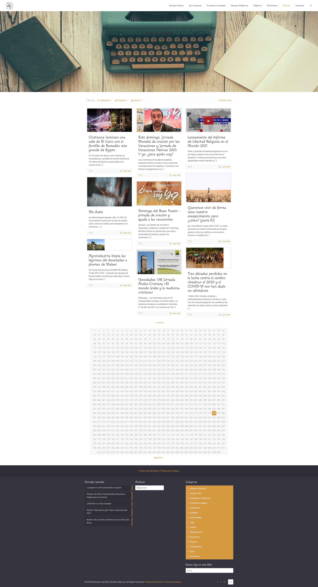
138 (191, 348)
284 (195, 369)
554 (103, 413)
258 (209, 365)
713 (168, 435)
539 (168, 409)
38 (131, 335)
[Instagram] (224, 582)
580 (223, 413)
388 (140, 387)
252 (182, 365)
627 (172, 422)
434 (218, 391)
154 (131, 352)
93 (118, 343)
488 (200, 400)
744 (177, 439)
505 (145, 404)
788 (113, 448)
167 (191, 352)
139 (195, 348)
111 (200, 343)
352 (108, 383)
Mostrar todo (225, 100)
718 (191, 435)
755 (94, 443)
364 (163, 383)
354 (117, 383)
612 (103, 422)
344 (205, 378)
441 (117, 396)
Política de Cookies (169, 471)
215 (145, 361)
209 (117, 361)
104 (168, 343)
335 (163, 378)
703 (122, 435)
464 (223, 396)
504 (140, 404)
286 (205, 369)
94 (122, 343)
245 (149, 365)
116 (223, 343)
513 (182, 404)
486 (191, 400)
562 (140, 413)
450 (159, 396)
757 (103, 443)
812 (223, 448)
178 (108, 356)
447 (145, 396)
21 (186, 330)
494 (94, 404)
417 (140, 391)
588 (126, 417)
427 (186, 391)
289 (218, 369)
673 (117, 430)
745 (182, 439)
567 (163, 413)
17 (168, 330)
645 (122, 426)
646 (126, 426)
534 (145, 409)
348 (223, 378)
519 (209, 404)
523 (94, 409)
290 (223, 369)
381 (108, 387)
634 (205, 422)
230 (214, 361)
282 (186, 369)
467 (103, 400)
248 (163, 365)
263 (99, 369)
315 (205, 374)
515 (191, 404)
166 (186, 352)
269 (126, 369)
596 (163, 417)
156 (140, 352)
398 (186, 387)
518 (205, 404)
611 (99, 422)
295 (113, 374)
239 (122, 365)
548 (209, 409)
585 (113, 417)
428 (191, 391)
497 (108, 404)
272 (140, 369)
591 (140, 417)
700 (108, 435)
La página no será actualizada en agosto (104, 487)
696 (223, 430)
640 (99, 426)
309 (177, 374)
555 (108, 413)
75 (168, 339)
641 (103, 426)
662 (200, 426)
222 (177, 361)
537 (159, 409)
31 (99, 335)
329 (136, 378)
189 (159, 356)
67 (131, 339)
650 (145, 426)
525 (103, 409)
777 (195, 443)
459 (200, 396)
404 (214, 387)
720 (200, 435)
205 (99, 361)
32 (104, 335)
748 (195, 439)
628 (177, 422)
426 (182, 391)
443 (126, 396)
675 (126, 430)
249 (168, 365)
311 (186, 374)
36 (122, 335)
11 (140, 330)
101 (154, 343)
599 (177, 417)
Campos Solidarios (198, 488)
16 (163, 330)
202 (218, 356)
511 (172, 404)
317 (214, 374)
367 (177, 383)
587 (122, 417)
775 (186, 443)
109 (191, 343)
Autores (137, 100)
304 (154, 374)
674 (122, 430)
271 (136, 369)
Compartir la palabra (198, 503)
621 (145, 422)
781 (214, 443)
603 (195, 417)
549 (214, 409)
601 (186, 417)
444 (131, 396)
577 (209, 413)
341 (191, 378)
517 (200, 404)
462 (214, 396)
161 (163, 352)
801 (172, 448)
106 (177, 343)
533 (140, 409)
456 (186, 396)
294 (108, 374)
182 (126, 356)
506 (149, 404)
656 (172, 426)
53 (200, 335)
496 (103, 404)
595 (159, 417)
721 (205, 435)
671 (108, 430)
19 (177, 330)
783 (223, 443)
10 (136, 330)
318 (218, 374)
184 (136, 356)
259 (214, 365)
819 (126, 452)
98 (140, 343)
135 (177, 348)
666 (218, 426)
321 (99, 378)
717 (186, 435)
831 (182, 452)
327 (126, 378)
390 (149, 387)
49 (182, 335)
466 (99, 400)
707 (140, 435)
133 (168, 348)
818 (122, 452)
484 (182, 400)
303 (149, 374)
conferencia (195, 508)
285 (200, 369)
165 (182, 352)
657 (177, 426)
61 (104, 339)
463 (218, 396)
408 (99, 391)
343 (200, 378)
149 (108, 352)
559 (126, 413)
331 (145, 378)
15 (159, 330)
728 (103, 439)
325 (117, 378)
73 (159, 339)
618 (131, 422)
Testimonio (194, 556)
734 (131, 439)
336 (168, 378)
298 (126, 374)
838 (214, 452)
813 (99, 452)
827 (163, 452)
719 (195, 435)
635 (209, 422)
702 (117, 435)
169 (200, 352)
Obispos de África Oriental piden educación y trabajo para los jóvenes (106, 495)
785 (99, 448)
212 (131, 361)
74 (163, 339)
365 (168, 383)
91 (108, 343)
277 (163, 369)
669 (99, 430)
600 (182, 417)
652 (154, 426)
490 (209, 400)
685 (172, 430)
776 (191, 443)
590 (136, 417)
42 (150, 335)
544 (191, 409)
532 (136, 409)
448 (149, 396)
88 (95, 343)
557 (117, 413)
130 (154, 348)
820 (131, 452)
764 (136, 443)
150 (113, 352)
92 (113, 343)
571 (182, 413)
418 (145, 391)
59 (95, 339)
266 (113, 369)
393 (163, 387)
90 (104, 343)
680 (149, 430)
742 (168, 439)
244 (145, 365)
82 (200, 339)
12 (145, 330)
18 (173, 330)
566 (159, 413)
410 (108, 391)
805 (191, 448)
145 (223, 348)
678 (140, 430)
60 (99, 339)
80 (191, 339)
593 (149, 417)
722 (209, 435)
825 (154, 452)
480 (163, 400)
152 (122, 352)
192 (172, 356)
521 (218, 404)
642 (108, 426)
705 (131, 435)
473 (131, 400)
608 (218, 417)
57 (219, 335)
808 (205, 448)
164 (177, 352)
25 (205, 330)
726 (94, 439)
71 (150, 339)
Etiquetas (122, 100)
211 (126, 361)
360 (145, 383)
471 (122, 400)
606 (209, 417)
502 (131, 404)
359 (140, 383)
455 (182, 396)
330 (140, 378)
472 (126, 400)
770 (163, 443)
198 (200, 356)
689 (191, 430)
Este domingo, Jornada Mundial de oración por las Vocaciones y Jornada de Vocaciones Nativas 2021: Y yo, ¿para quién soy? (159, 146)
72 (154, 339)
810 (214, 448)
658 (182, 426)
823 (145, 452)
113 (209, 343)
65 (122, 339)
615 (117, 422)
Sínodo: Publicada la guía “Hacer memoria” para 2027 (107, 511)
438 (103, 396)
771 (168, 443)
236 (108, 365)
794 (140, 448)
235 (103, 365)
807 (200, 448)
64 (118, 339)
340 (186, 378)
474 (136, 400)
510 (168, 404)
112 (205, 343)
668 (94, 430)
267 (117, 369)
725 (223, 435)
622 (149, 422)
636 (214, 422)
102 (159, 343)
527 (113, 409)
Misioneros (195, 537)
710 (154, 435)
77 (177, 339)
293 (103, 374)
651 (149, 426)
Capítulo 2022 (196, 493)
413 (122, 391)
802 (177, 448)
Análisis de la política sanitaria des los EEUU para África (108, 521)
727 (99, 439)
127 (140, 348)
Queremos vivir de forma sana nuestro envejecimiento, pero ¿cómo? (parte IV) (207, 214)
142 (209, 348)
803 (182, 448)
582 (99, 417)
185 (140, 356)
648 (136, 426)
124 (126, 348)
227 (200, 361)
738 (149, 439)
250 (172, 365)
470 (117, 400)
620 (140, 422)
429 (195, 391)
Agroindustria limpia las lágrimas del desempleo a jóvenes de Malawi (108, 260)
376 (218, 383)
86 (219, 339)
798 (159, 448)
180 (117, 356)
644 (117, 426)
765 (140, 443)
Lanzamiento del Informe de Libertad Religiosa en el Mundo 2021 (208, 141)
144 (218, 348)
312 (191, 374)
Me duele (96, 212)
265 (108, 369)
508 (159, 404)
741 (163, 439)
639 (94, 426)
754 (223, 439)
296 (117, 374)
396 (177, 387)
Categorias (104, 100)
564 (149, 413)
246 (154, 365)
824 (149, 452)
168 (195, 352)
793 (136, 448)
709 (149, 435)
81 (196, 339)
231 (218, 361)
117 (94, 348)
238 (117, 365)
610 (94, 422)
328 (131, 378)
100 (149, 343)
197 (195, 356)
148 (103, 352)
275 (154, 369)
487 (195, 400)
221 (172, 361)
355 (122, 383)
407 (94, 391)
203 (223, 356)
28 (219, 330)
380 (103, 387)
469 (113, 400)
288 (214, 369)
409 (103, 391)
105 (172, 343)
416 (136, 391)
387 (136, 387)
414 (126, 391)
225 (191, 361)
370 (191, 383)
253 (186, 365)
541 (177, 409)
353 (113, 383)
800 (168, 448)
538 (163, 409)
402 (205, 387)
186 (145, 356)
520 (214, 404)
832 (186, 452)
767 (149, 443)
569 (172, 413)
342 (195, 378)
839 (218, 452)
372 (200, 383)
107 (182, 343)
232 (223, 361)
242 (136, 365)
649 (140, 426)
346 (214, 378)
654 (163, 426)
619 (136, 422)
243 (140, 365)
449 (154, 396)
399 (191, 387)
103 (163, 343)
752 (214, 439)
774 (182, 443)
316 (209, 374)
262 (94, 369)
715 (177, 435)
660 (191, 426)
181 (122, 356)
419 (149, 391)
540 (172, 409)
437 (99, 396)
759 (113, 443)
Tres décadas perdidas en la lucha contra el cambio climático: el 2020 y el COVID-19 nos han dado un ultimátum (207, 282)
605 (205, 417)
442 (122, 396)
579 (218, 413)
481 (168, 400)
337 (172, 378)
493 (223, 400)
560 (131, 413)
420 (154, 391)
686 (177, 430)
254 (191, 365)
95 (127, 343)
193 (177, 356)
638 (223, 422)
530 (126, 409)
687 (182, 430)
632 (195, 422)
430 (200, 391)
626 (168, 422)
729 (108, 439)
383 (117, 387)
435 (223, 391)
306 (163, 374)
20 (182, 330)
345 (209, 378)
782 (218, 443)
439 (108, 396)
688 (186, 430)
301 (140, 374)
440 (113, 396)
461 (209, 396)
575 (200, 413)
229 (209, 361)
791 (126, 448)
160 (159, 352)
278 (168, 369)
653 (159, 426)
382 (113, 387)
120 (108, 348)
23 (196, 330)
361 (149, 383)
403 (209, 387)
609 (223, 417)
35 (118, 335)
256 (200, 365)
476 (145, 400)
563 (145, 413)
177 (103, 356)
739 (154, 439)
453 (172, 396)
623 (154, 422)
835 (200, 452)
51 (191, 335)
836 (205, 452)
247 (159, 365)
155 (136, 352)
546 (200, 409)
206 (103, 361)
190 (163, 356)
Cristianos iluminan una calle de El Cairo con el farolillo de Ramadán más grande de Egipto (108, 143)
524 (99, 409)
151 (117, 352)
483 (177, 400)
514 (186, 404)
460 (205, 396)
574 (195, 413)
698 (99, 435)
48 (177, 335)
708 (145, 435)
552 (94, 413)
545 (195, 409)
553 (99, 413)
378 (94, 387)
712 (163, 435)
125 (131, 348)
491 (214, 400)
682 (159, 430)
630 (186, 422)
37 (127, 335)
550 (218, 409)
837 (209, 452)
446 (140, 396)
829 (172, 452)
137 (186, 348)
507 (154, 404)
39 (136, 335)
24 (200, 330)
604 (200, 417)
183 (131, 356)
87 (223, 339)
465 (94, 400)
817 (117, 452)
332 (149, 378)
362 (154, 383)
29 (223, 330)
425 (177, 391)
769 (159, 443)
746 (186, 439)
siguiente (158, 457)
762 (126, 443)
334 (159, 378)
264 (103, 369)
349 (94, 383)
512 (177, 404)
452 (168, 396)
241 (131, 365)
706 (136, 435)
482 (172, 400)
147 (99, 352)
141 (205, 348)
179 (113, 356)
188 (154, 356)
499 (117, 404)
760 (117, 443)
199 (205, 356)
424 (172, 391)
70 (145, 339)
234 (99, 365)
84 (209, 339)
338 (177, 378)
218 (159, 361)
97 (136, 343)
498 (113, 404)
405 (218, 387)
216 (149, 361)
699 (103, 435)
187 (149, 356)
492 (218, 400)
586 (117, 417)
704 (126, 435)
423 (168, 391)
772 (172, 443)
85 (214, 339)
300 (136, 374)
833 (191, 452)
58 (223, 335)
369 (186, 383)
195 (186, 356)
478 (154, 400)
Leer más (127, 171)
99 (145, 343)
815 (108, 452)
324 (113, 378)
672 (113, 430)
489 (205, 400)
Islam (192, 522)
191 (168, 356)
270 (131, 369)
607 (214, 417)
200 (209, 356)
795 (145, 448)
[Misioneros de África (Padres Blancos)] (9, 5)
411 (113, 391)
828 (168, 452)
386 (131, 387)
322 (103, 378)
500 (122, 404)
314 (200, 374)
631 (191, 422)
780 (209, 443)
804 (186, 448)
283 (191, 369)
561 (136, 413)
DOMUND (194, 513)
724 (218, 435)
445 (136, 396)
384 (122, 387)
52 (196, 335)
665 (214, 426)
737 (145, 439)
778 (200, 443)
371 (195, 383)
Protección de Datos (149, 471)
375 (214, 383)
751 (209, 439)
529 (122, 409)
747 (191, 439)
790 (122, 448)
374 (209, 383)
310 (182, 374)
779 (205, 443)
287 (209, 369)
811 (218, 448)
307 (168, 374)
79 (186, 339)
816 (113, 452)
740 (159, 439)
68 (136, 339)
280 (177, 369)
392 (159, 387)
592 (145, 417)
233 (94, 365)
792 (131, 448)
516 (195, 404)
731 (117, 439)
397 (182, 387)
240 (126, 365)
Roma (192, 551)
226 (195, 361)
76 (173, 339)
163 (172, 352)
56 (214, 335)
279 (172, 369)
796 (149, 448)
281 (182, 369)
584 (108, 417)
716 (182, 435)
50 (186, 335)
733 (126, 439)
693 (209, 430)
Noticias (193, 542)
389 (145, 387)
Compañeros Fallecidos (200, 498)
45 (163, 335)
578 (214, 413)
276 (159, 369)
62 (108, 339)
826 (159, 452)
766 (145, 443)
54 (205, 335)
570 (177, 413)
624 (159, 422)
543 (186, 409)
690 (195, 430)
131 (159, 348)
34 (113, 335)
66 (127, 339)
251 (177, 365)
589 (131, 417)
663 (205, 426)
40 (140, 335)
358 (136, 383)
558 (122, 413)
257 (205, 365)
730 (113, 439)
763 (131, 443)
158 (149, 352)
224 (186, 361)
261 (223, 365)
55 (209, 335)
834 (195, 452)
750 (205, 439)
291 (94, 374)
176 (99, 356)
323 (108, 378)
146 (94, 352)
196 (191, 356)
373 (205, 383)
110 (195, 343)
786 (103, 448)
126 (136, 348)
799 (163, 448)
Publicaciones (196, 546)
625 (163, 422)
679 (145, 430)
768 (154, 443)
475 (140, 400)
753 (218, 439)
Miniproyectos (196, 532)
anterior (160, 322)
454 (177, 396)
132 (163, 348)
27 (214, 330)
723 (214, 435)
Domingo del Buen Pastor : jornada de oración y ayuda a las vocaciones (159, 215)
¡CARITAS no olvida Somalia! (99, 503)
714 (172, 435)
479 (159, 400)
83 (205, 339)
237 (113, 365)
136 (182, 348)
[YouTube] (221, 582)
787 (108, 448)
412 (117, 391)
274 (149, 369)
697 (94, 435)
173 (218, 352)
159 (154, 352)
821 (136, 452)
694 (214, 430)
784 (94, 448)
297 (122, 374)
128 (145, 348)
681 (154, 430)
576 (205, 413)
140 (200, 348)
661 (195, 426)
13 (150, 330)
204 (94, 361)
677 (136, 430)
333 (154, 378)
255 (195, 365)
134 (172, 348)
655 (168, 426)
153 (126, 352)
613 (108, 422)
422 (163, 391)
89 (99, 343)
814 (103, 452)
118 (99, 348)
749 (200, 439)
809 (209, 448)
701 (113, 435)
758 (108, 443)
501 (126, 404)
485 (186, 400)
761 (122, 443)
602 (191, 417)
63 (113, 339)
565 (154, 413)
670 (103, 430)
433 (214, 391)
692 (205, 430)
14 (154, 330)
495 (99, 404)
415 (131, 391)
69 (140, 339)
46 (168, 335)
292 (99, 374)
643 (113, 426)
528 (117, 409)
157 (145, 352)
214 (140, 361)
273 (145, 369)
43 (154, 335)
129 (149, 348)
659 (186, 426)
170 (205, 352)
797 (154, 448)
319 (223, 374)
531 (131, 409)
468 (108, 400)
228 (205, 361)
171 (209, 352)
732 (122, 439)
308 (172, 374)
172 (214, 352)
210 (122, 361)
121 (113, 348)
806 (195, 448)
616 (122, 422)
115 (218, 343)
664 (209, 426)
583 (103, 417)
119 (103, 348)
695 (218, 430)
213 (136, 361)
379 (99, 387)
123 (122, 348)
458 (195, 396)
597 (168, 417)
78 (182, 339)
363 (159, 383)
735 (136, 439)
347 (218, 378)
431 (205, 391)
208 (113, 361)
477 (149, 400)
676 (131, 430)
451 (163, 396)
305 (159, 374)
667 (223, 426)
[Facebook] (217, 582)
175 (94, 356)
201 (214, 356)
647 (131, 426)
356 (126, 383)
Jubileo (193, 527)
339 (182, 378)
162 (168, 352)
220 (168, 361)
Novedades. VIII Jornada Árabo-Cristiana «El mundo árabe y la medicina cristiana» (158, 286)
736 (140, 439)
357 (131, 383)
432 (209, 391)
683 (163, 430)
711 (159, 435)
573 (191, 413)
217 (154, 361)
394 (168, 387)
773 (177, 443)
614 (113, 422)
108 (186, 343)
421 (159, 391)
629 (182, 422)
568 (168, 413)
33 (108, 335)
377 (223, 383)
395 (172, 387)
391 (154, 387)
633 (200, 422)
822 (140, 452)
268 (122, 369)
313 (195, 374)
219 (163, 361)
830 (177, 452)
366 (172, 383)
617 (126, 422)
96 (131, 343)
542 (182, 409)
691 (200, 430)
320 (94, 378)
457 (191, 396)
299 (131, 374)
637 (218, 422)
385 (126, 387)
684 (168, 430)
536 (154, 409)
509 (163, 404)
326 (122, 378)
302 (145, 374)
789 (117, 448)
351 (103, 383)
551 (223, 409)
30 (95, 335)
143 (214, 348)
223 (182, 361)
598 (172, 417)
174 (223, 352)
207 (108, 361)
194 (182, 356)
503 (136, 404)
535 (149, 409)
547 (205, 409)
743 (172, 439)
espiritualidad (196, 517)
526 (108, 409)
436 (94, 396)
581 (94, 417)
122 (117, 348)
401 (200, 387)
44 (159, 335)
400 (195, 387)
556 (113, 413)
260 (218, 365)
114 (214, 343)
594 (154, 417)
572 (186, 413)
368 (182, 383)
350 (99, 383)
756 (99, 443)
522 (223, 404)
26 (209, 330)
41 (145, 335)
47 (173, 335)
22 (191, 330)
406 (223, 387)
